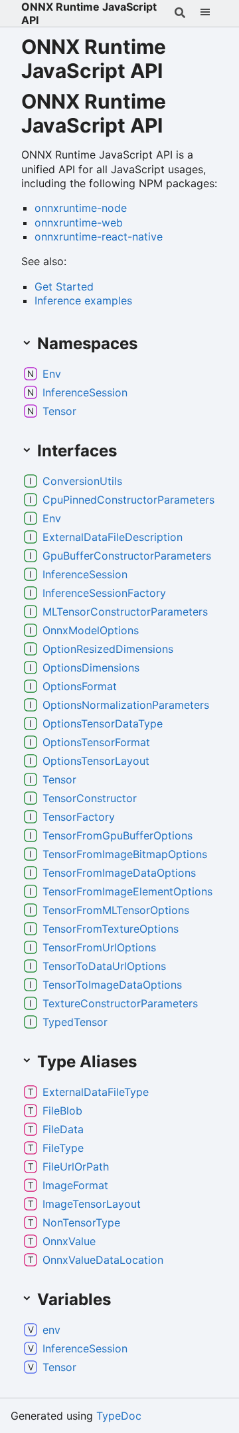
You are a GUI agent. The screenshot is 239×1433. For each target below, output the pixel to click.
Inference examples (83, 300)
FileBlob (62, 1110)
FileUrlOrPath (75, 1166)
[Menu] (205, 13)
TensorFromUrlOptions (99, 947)
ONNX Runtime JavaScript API (89, 13)
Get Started (64, 286)
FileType (63, 1148)
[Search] (180, 13)
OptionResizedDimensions (107, 649)
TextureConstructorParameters (120, 1003)
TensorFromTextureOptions (110, 928)
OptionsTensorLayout (95, 760)
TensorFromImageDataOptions (119, 872)
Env (51, 373)
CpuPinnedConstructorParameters (128, 499)
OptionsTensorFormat (96, 742)
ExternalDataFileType (95, 1092)
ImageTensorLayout (91, 1203)
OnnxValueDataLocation (102, 1259)
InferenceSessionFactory (104, 593)
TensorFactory (78, 816)
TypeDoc (118, 1415)
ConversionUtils (82, 481)
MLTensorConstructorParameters (125, 611)
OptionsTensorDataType (102, 723)
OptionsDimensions (90, 667)
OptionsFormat (79, 686)
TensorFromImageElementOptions (127, 891)
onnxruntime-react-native (99, 236)
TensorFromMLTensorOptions (115, 910)
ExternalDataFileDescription (112, 537)
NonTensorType (81, 1222)
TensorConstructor (89, 798)
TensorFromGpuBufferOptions (117, 835)
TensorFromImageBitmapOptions (124, 854)
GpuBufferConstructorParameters (126, 555)
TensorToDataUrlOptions (104, 966)
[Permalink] (178, 127)
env (51, 1329)
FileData (63, 1129)
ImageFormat (75, 1185)
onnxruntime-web (79, 222)
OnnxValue (69, 1241)
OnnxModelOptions (90, 630)
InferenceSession (84, 392)
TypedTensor (75, 1022)
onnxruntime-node (81, 208)
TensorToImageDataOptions (112, 984)
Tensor (59, 411)
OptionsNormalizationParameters (125, 705)
